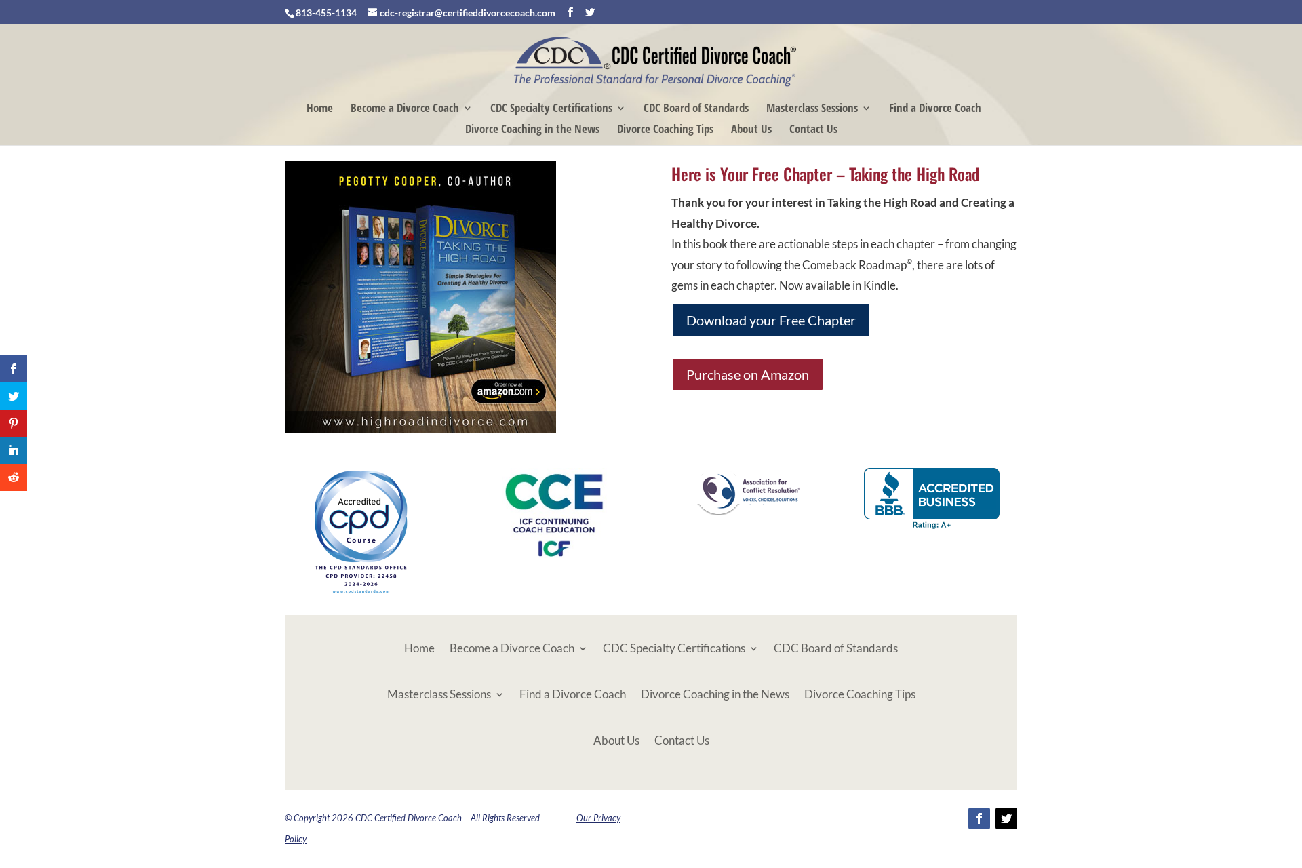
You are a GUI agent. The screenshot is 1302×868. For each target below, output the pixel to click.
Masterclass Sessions (812, 109)
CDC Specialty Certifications (551, 109)
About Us (751, 130)
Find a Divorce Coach (935, 109)
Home (320, 109)
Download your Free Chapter (771, 320)
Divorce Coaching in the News (532, 130)
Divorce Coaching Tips (665, 130)
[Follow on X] (1006, 818)
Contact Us (813, 130)
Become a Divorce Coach (405, 109)
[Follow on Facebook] (979, 818)
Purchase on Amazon (747, 374)
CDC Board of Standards (696, 109)
